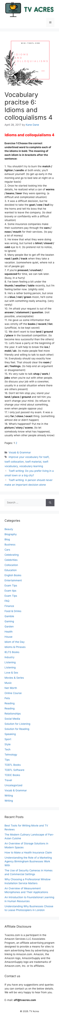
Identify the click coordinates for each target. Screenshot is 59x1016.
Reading (10, 703)
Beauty (9, 529)
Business (10, 544)
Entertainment (13, 580)
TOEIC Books (12, 775)
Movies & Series (14, 677)
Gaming (9, 621)
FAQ (7, 600)
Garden (9, 626)
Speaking (10, 734)
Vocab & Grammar (20, 452)
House (8, 636)
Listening (10, 662)
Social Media (12, 718)
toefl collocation (14, 461)
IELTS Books (12, 652)
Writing (9, 795)
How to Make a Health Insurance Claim (28, 852)
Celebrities (11, 559)
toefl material (33, 461)
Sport (8, 739)
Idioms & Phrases (15, 647)
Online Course (13, 693)
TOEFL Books (13, 764)
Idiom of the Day (15, 641)
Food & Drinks (13, 611)
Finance (9, 606)
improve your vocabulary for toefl (29, 457)
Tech (7, 749)
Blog (7, 539)
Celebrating (12, 554)
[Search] (50, 502)
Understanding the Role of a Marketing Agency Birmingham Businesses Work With (28, 861)
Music (8, 682)
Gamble (9, 616)
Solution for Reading (17, 728)
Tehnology (11, 754)
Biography (11, 534)
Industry (9, 657)
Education (11, 570)
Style (8, 744)
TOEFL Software (14, 769)
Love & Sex (11, 672)
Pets (7, 698)
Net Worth (11, 687)
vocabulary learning (31, 466)
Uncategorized (13, 785)
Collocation (11, 565)
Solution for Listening (17, 723)
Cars (7, 549)
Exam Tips (11, 585)
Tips (7, 759)
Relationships (13, 713)
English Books (13, 575)
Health (9, 631)
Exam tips (10, 590)
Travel (8, 780)
